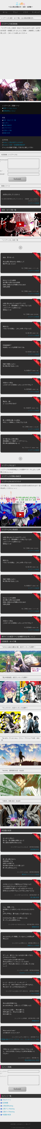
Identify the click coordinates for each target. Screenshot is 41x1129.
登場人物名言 (7, 125)
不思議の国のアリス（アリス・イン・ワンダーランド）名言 (19, 1039)
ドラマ (25, 12)
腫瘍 (38, 499)
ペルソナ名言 (35, 993)
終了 (30, 500)
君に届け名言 (35, 897)
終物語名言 (35, 1021)
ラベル (34, 498)
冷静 (1, 498)
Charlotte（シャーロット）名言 (29, 973)
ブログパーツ (6, 1100)
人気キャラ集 (7, 130)
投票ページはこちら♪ (10, 108)
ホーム (5, 12)
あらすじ (6, 123)
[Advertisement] (20, 55)
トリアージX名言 (33, 203)
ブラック (28, 498)
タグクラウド (7, 128)
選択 (17, 502)
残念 (16, 499)
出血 (9, 498)
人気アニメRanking (8, 1109)
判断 (13, 498)
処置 (5, 498)
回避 (20, 497)
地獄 (23, 497)
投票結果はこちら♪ (9, 111)
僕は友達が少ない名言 (32, 1060)
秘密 (26, 500)
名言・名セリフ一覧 (9, 120)
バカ (22, 498)
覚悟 (11, 500)
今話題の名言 (6, 1115)
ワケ (37, 497)
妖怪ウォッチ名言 (33, 945)
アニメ (15, 12)
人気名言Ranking (7, 1106)
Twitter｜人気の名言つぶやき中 (13, 142)
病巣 (22, 500)
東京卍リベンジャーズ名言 (30, 874)
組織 (34, 500)
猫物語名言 (35, 927)
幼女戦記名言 (35, 849)
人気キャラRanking (8, 1112)
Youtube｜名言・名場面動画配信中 (14, 145)
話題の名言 (6, 133)
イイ (4, 495)
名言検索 (5, 1103)
